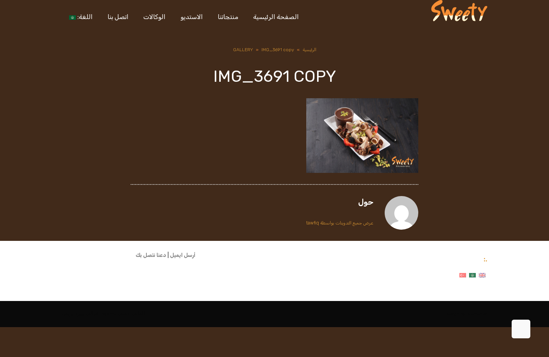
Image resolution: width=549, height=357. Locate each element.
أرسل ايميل (182, 255)
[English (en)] (482, 275)
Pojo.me (108, 314)
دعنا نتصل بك (151, 255)
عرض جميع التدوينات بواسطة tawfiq (339, 223)
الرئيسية (309, 49)
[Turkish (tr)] (462, 275)
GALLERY (243, 49)
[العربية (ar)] (472, 275)
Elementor (477, 314)
